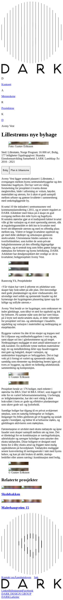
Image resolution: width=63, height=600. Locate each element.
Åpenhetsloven (23, 577)
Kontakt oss (8, 577)
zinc (17, 596)
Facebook (27, 590)
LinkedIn (6, 590)
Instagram (17, 590)
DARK (5, 596)
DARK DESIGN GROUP (16, 593)
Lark (12, 596)
